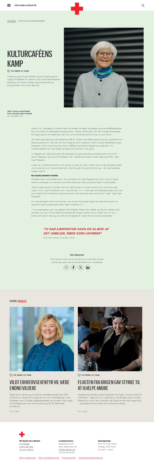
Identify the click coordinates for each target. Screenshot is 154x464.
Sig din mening (26, 449)
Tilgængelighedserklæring (90, 458)
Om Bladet (24, 444)
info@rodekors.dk (67, 449)
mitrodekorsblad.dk (25, 5)
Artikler (11, 20)
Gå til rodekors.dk (27, 458)
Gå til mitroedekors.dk (48, 458)
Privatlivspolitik (69, 458)
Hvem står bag (26, 446)
